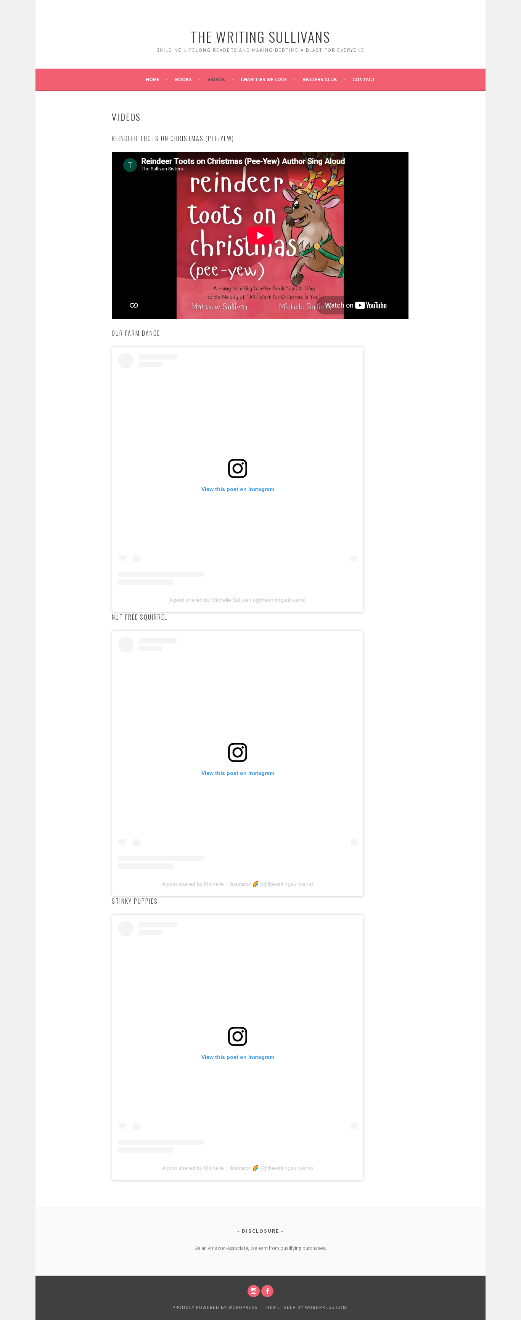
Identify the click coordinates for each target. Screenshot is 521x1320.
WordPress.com (326, 1307)
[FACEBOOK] (267, 1291)
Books (183, 79)
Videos (216, 79)
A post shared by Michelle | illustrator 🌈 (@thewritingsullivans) (237, 884)
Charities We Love (264, 79)
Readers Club (319, 79)
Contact (363, 79)
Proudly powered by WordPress (215, 1307)
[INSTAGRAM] (254, 1291)
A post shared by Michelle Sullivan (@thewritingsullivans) (237, 600)
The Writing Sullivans (260, 36)
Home (152, 79)
